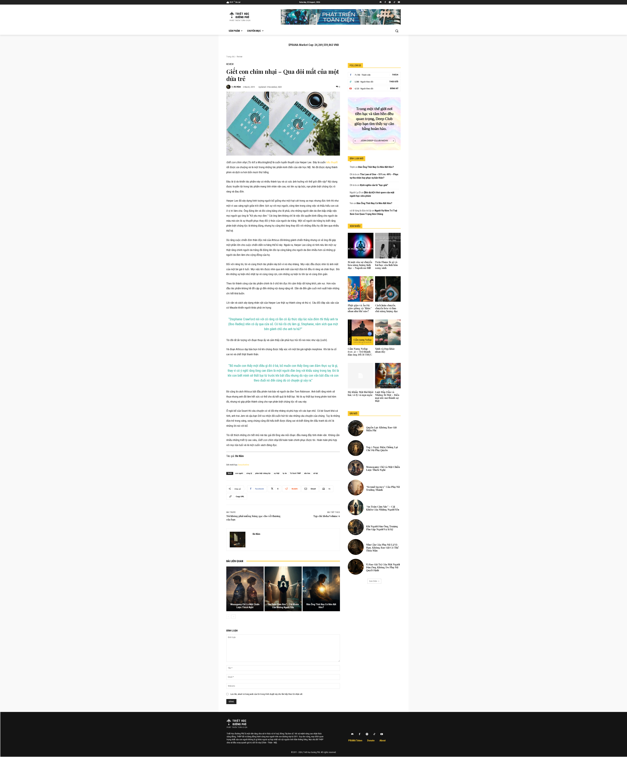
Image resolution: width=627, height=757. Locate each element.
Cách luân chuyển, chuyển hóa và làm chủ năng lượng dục (386, 308)
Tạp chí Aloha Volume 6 (326, 516)
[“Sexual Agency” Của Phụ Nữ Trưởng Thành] (356, 487)
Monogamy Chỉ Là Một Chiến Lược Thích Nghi (244, 606)
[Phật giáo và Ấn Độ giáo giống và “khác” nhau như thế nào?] (360, 289)
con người (239, 473)
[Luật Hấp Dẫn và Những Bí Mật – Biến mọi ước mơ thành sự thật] (388, 375)
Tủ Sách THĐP (295, 473)
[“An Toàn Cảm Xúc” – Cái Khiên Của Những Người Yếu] (283, 588)
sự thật (276, 473)
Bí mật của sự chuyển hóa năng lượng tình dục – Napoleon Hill (360, 265)
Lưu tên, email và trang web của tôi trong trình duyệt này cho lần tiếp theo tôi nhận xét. (266, 694)
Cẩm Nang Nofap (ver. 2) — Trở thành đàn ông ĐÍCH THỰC (360, 351)
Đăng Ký (394, 88)
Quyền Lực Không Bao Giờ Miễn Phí (381, 429)
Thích (395, 74)
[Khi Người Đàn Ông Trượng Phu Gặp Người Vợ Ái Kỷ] (356, 527)
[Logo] (236, 722)
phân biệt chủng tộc (263, 473)
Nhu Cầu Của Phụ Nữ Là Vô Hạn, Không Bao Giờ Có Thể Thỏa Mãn (382, 547)
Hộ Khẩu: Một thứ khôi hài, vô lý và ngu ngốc (360, 393)
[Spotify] (390, 2)
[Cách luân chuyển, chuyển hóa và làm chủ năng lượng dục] (388, 289)
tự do (285, 473)
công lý (249, 473)
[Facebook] (385, 2)
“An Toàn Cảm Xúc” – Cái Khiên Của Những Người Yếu (283, 606)
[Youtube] (399, 2)
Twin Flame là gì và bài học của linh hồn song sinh (386, 265)
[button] (397, 31)
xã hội (315, 473)
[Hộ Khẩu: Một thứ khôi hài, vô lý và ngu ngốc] (360, 375)
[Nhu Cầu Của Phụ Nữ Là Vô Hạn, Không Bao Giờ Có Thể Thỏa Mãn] (356, 547)
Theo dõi (393, 81)
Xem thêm (373, 581)
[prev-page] (228, 616)
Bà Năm (237, 87)
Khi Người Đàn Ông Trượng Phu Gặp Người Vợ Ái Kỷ (382, 528)
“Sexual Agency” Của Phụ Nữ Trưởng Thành (383, 488)
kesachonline (243, 465)
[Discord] (381, 2)
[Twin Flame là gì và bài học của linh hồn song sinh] (388, 245)
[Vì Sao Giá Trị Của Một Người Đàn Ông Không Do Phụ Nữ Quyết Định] (356, 567)
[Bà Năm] (229, 87)
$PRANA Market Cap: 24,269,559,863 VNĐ (313, 45)
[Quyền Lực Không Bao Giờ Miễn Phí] (356, 428)
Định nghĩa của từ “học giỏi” (374, 185)
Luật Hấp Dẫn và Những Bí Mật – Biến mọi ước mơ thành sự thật (387, 396)
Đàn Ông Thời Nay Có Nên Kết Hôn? (321, 606)
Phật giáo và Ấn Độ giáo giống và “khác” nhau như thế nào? (360, 308)
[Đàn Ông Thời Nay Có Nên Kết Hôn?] (321, 588)
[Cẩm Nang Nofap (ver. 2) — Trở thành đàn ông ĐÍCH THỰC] (360, 332)
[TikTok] (394, 2)
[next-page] (234, 616)
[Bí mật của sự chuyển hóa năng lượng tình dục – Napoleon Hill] (360, 245)
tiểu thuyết (332, 162)
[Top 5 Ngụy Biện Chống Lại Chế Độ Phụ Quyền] (356, 448)
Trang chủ (230, 57)
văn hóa (307, 473)
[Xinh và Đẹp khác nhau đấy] (388, 332)
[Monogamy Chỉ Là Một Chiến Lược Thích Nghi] (245, 588)
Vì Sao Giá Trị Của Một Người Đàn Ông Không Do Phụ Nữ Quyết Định (383, 567)
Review (239, 57)
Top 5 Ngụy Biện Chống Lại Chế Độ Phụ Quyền (382, 449)
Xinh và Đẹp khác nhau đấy (385, 350)
